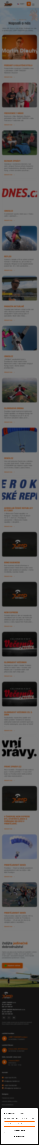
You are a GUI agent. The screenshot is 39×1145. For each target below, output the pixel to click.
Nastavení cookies (19, 1136)
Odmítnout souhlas (19, 1130)
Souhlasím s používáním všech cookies (19, 1124)
